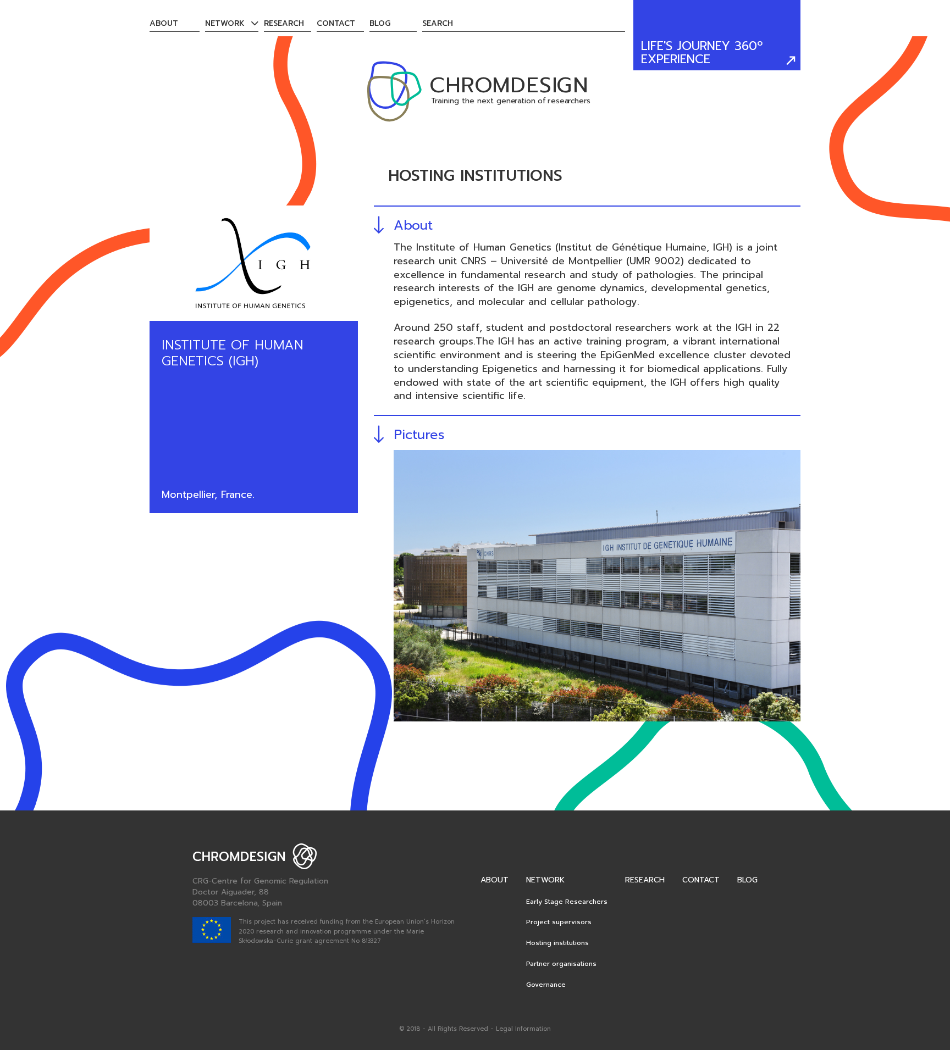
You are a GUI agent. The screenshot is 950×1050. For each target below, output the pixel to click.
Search (437, 23)
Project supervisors (559, 922)
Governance (546, 985)
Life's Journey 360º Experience (702, 52)
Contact (336, 23)
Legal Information (523, 1029)
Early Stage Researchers (566, 902)
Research (284, 23)
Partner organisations (561, 964)
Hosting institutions (557, 943)
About (164, 23)
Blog (379, 23)
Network (225, 23)
